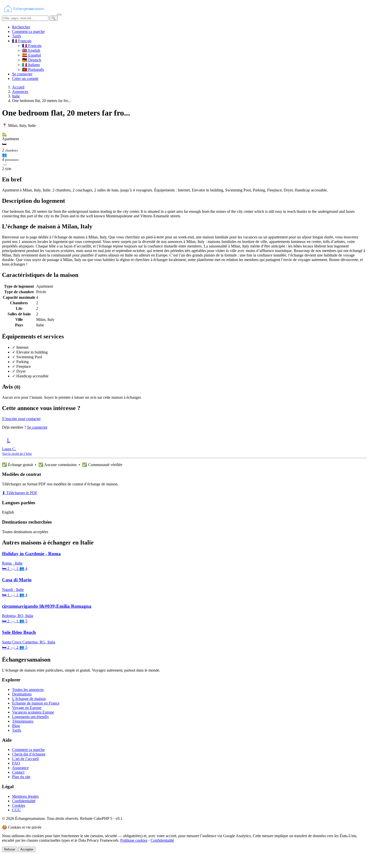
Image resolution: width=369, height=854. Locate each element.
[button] (21, 41)
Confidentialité (23, 801)
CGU (16, 810)
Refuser (9, 849)
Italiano (31, 65)
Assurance (20, 768)
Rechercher (21, 27)
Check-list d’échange (28, 754)
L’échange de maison (29, 698)
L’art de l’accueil (25, 759)
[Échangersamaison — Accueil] (30, 13)
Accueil (18, 87)
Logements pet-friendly (30, 717)
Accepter (26, 849)
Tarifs (16, 36)
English (31, 50)
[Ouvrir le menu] (60, 14)
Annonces (20, 91)
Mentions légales (25, 796)
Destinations (22, 694)
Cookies (18, 805)
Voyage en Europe (26, 708)
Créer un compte (25, 78)
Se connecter (22, 74)
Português (33, 69)
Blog (16, 726)
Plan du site (21, 777)
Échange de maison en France (35, 703)
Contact (18, 772)
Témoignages (22, 721)
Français (31, 45)
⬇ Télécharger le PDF (19, 493)
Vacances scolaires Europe (33, 712)
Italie (16, 96)
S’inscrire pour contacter (21, 419)
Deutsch (31, 60)
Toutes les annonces (28, 689)
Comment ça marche (28, 31)
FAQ (16, 763)
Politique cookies (133, 840)
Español (31, 55)
